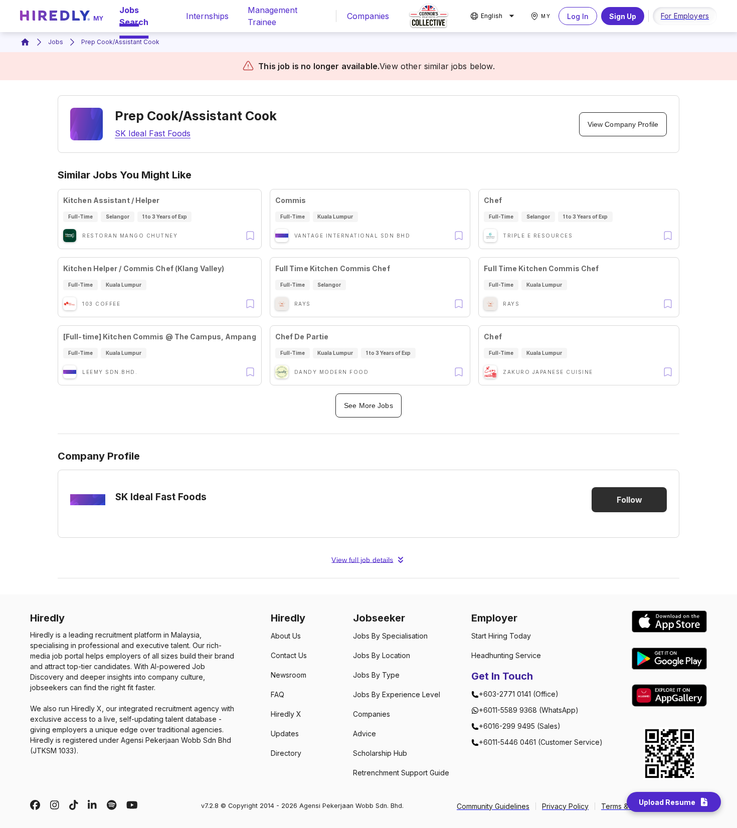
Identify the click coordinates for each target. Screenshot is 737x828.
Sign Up (622, 16)
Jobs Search (133, 16)
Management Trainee (272, 16)
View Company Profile (623, 124)
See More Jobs (368, 405)
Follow (629, 500)
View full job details (362, 560)
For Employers (685, 16)
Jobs (55, 42)
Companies (368, 16)
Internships (207, 16)
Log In (578, 16)
